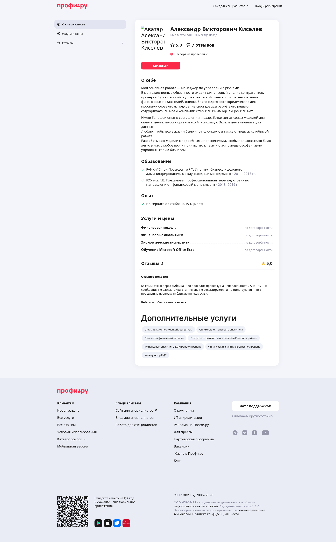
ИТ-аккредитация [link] (188, 417)
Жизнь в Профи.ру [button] (188, 453)
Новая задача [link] (68, 410)
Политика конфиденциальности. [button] (216, 514)
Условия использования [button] (77, 432)
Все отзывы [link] (66, 424)
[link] (160, 65)
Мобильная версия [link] (72, 446)
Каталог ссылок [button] (69, 439)
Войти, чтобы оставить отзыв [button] (163, 302)
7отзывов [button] (203, 45)
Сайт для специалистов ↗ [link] (137, 410)
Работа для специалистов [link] (136, 424)
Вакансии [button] (182, 446)
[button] (90, 24)
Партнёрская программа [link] (194, 439)
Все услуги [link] (65, 417)
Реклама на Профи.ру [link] (191, 424)
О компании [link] (184, 410)
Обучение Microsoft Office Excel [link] (168, 249)
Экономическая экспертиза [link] (165, 242)
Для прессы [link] (183, 432)
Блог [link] (177, 460)
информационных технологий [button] (196, 506)
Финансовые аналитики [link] (162, 235)
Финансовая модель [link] (158, 227)
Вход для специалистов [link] (135, 417)
